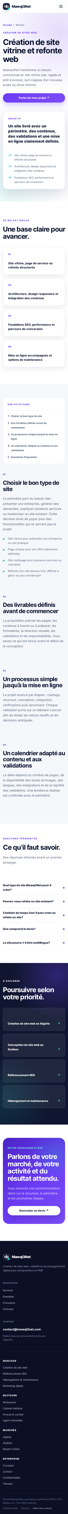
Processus (9, 1302)
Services (8, 1290)
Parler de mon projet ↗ (34, 98)
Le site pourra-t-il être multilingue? (34, 942)
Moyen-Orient (11, 1448)
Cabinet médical (12, 1408)
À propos (8, 1465)
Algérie (7, 1436)
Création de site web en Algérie (34, 1023)
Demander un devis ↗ (34, 1210)
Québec (7, 1442)
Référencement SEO (34, 1075)
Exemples (8, 1296)
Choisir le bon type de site (26, 416)
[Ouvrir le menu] (61, 6)
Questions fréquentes (24, 457)
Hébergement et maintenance (34, 1101)
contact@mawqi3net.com (22, 1329)
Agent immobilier (13, 1420)
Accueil (7, 25)
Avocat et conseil (13, 1414)
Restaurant (9, 1402)
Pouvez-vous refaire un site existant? (34, 901)
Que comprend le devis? (34, 928)
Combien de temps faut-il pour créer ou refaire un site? (34, 915)
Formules (8, 1309)
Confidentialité (11, 1477)
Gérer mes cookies (42, 1508)
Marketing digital (13, 1385)
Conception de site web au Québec (34, 1047)
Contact (7, 1471)
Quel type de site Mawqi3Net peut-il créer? (34, 887)
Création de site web (15, 1367)
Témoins (8, 1483)
